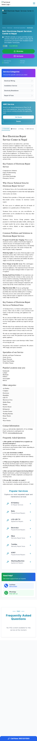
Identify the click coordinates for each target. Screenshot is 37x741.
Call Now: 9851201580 (20, 738)
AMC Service (30, 129)
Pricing (21, 129)
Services (9, 28)
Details (18, 121)
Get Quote (18, 117)
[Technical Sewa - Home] (7, 3)
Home (4, 28)
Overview (6, 128)
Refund (14, 129)
